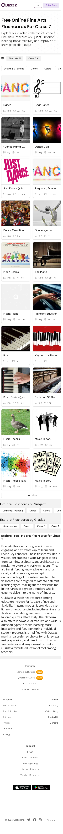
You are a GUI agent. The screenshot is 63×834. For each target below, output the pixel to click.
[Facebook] (34, 819)
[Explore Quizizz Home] (9, 5)
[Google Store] (41, 787)
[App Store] (22, 787)
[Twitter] (28, 819)
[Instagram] (40, 819)
